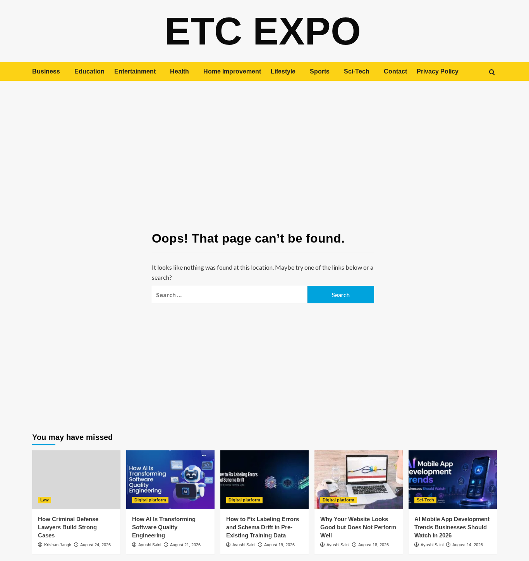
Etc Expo (263, 31)
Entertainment (135, 71)
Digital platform (150, 500)
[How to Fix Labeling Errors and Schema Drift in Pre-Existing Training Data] (264, 479)
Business (46, 71)
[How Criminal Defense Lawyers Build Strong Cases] (76, 479)
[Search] (492, 72)
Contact (395, 71)
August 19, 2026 (279, 544)
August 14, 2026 (467, 544)
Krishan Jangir (57, 544)
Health (179, 71)
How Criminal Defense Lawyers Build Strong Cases (68, 527)
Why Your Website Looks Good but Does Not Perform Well (358, 527)
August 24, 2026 (95, 544)
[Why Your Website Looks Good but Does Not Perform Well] (358, 479)
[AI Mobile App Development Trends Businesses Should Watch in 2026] (453, 479)
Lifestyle (283, 71)
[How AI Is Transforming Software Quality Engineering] (170, 479)
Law (44, 500)
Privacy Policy (438, 71)
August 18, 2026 (373, 544)
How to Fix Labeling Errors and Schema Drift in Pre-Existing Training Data (262, 527)
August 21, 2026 (185, 544)
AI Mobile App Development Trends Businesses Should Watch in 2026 (451, 527)
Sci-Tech (356, 71)
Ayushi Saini (149, 544)
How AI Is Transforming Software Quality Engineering (164, 527)
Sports (320, 71)
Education (89, 71)
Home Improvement (232, 71)
